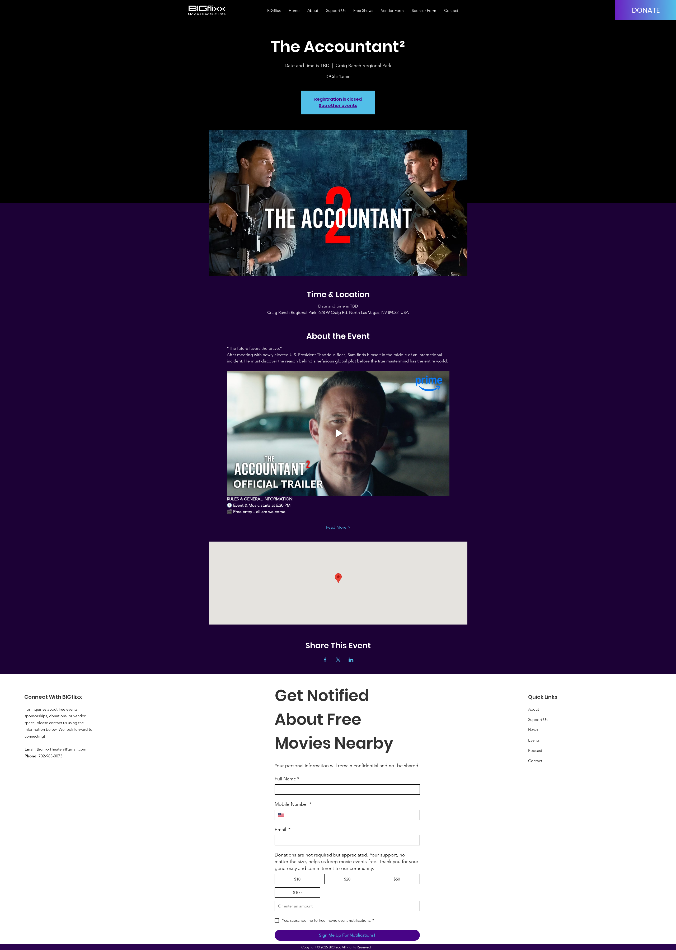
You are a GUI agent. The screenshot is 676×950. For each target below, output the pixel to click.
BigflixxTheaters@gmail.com (61, 749)
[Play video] (338, 433)
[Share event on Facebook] (325, 660)
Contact (535, 760)
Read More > (338, 527)
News (533, 729)
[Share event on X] (338, 660)
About (533, 709)
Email (282, 829)
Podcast (535, 750)
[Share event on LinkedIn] (351, 660)
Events (533, 740)
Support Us (537, 719)
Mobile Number (293, 804)
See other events (338, 106)
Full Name (287, 779)
